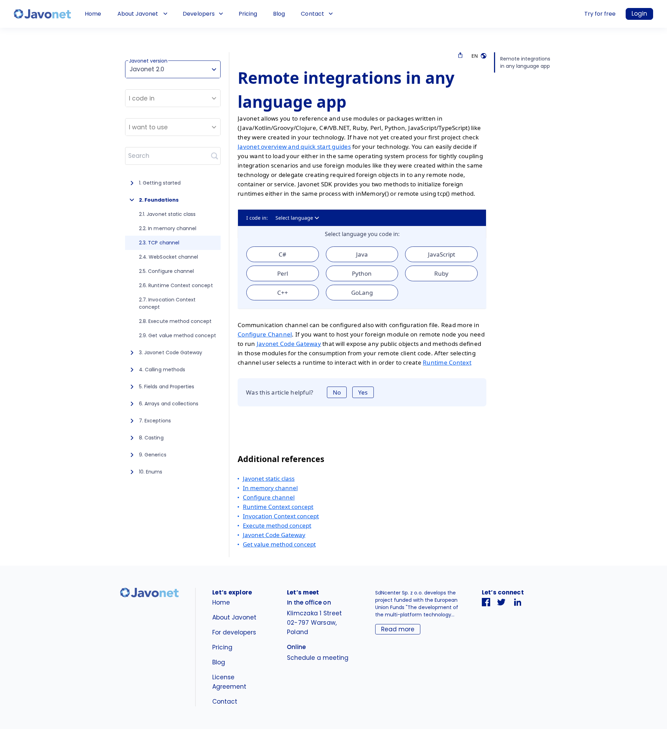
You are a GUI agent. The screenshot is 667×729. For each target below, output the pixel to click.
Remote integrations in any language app (525, 62)
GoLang (362, 293)
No (337, 392)
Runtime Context (447, 362)
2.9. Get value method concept (177, 335)
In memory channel (270, 488)
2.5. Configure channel (166, 271)
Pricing (248, 14)
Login (639, 13)
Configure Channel (265, 334)
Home (93, 14)
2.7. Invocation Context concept (167, 303)
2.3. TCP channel (159, 242)
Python (362, 273)
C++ (282, 293)
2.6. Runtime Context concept (176, 285)
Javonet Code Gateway (289, 344)
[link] (42, 14)
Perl (282, 273)
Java (362, 254)
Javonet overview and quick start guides (294, 147)
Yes (363, 392)
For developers (234, 632)
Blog (279, 14)
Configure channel (269, 497)
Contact (312, 14)
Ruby (441, 273)
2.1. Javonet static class (167, 214)
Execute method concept (277, 525)
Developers (198, 14)
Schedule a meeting (317, 658)
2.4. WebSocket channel (168, 256)
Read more (397, 629)
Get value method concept (279, 544)
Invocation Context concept (281, 516)
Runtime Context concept (278, 507)
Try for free (600, 14)
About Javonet (137, 14)
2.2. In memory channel (167, 228)
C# (282, 254)
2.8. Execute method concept (175, 321)
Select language (294, 217)
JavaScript (441, 254)
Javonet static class (269, 479)
